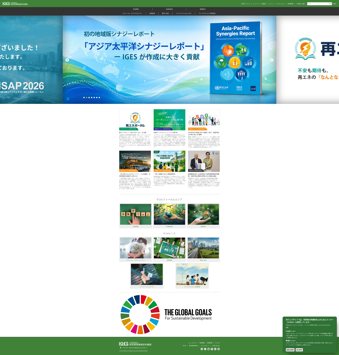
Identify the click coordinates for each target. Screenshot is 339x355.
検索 (330, 2)
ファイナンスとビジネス (184, 13)
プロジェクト (280, 4)
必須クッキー (291, 331)
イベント (271, 4)
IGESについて (245, 4)
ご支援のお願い (301, 4)
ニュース (256, 4)
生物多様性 (169, 9)
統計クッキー (291, 340)
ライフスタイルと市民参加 (207, 13)
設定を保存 (290, 350)
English (334, 3)
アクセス (217, 343)
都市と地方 (165, 13)
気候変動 (136, 9)
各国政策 (152, 13)
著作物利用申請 (193, 345)
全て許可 (299, 350)
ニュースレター (192, 343)
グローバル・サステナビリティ (132, 13)
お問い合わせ (216, 345)
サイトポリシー (205, 345)
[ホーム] (44, 4)
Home (184, 345)
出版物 (263, 4)
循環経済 (203, 9)
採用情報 (290, 4)
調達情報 (209, 343)
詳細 (287, 327)
